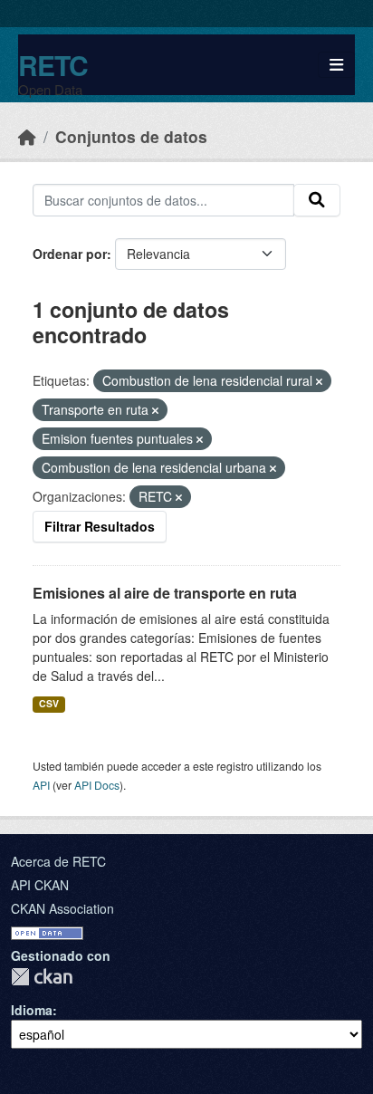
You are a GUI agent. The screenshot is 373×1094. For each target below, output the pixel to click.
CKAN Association (62, 908)
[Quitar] (319, 381)
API (41, 784)
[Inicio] (27, 136)
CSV (49, 703)
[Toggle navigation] (336, 65)
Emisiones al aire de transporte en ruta (165, 592)
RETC (53, 64)
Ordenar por (70, 254)
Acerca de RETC (58, 861)
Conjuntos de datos (131, 136)
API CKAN (40, 885)
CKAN (41, 976)
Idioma (32, 1010)
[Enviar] (316, 200)
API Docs (97, 784)
